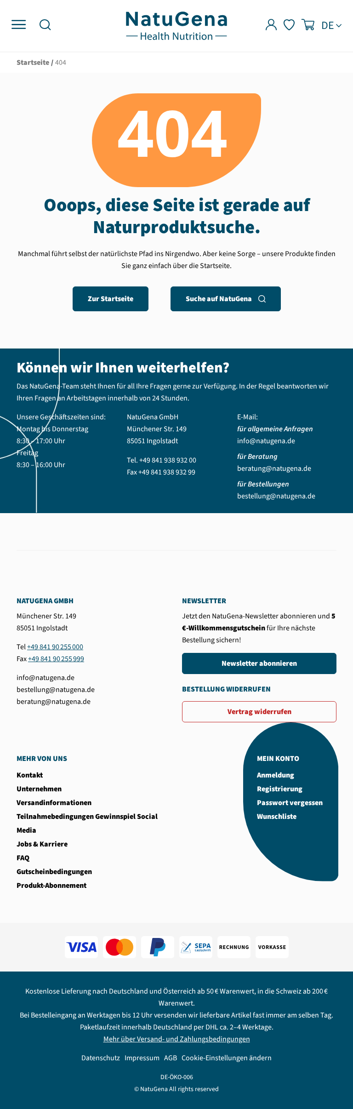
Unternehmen (39, 789)
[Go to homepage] (176, 25)
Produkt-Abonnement (51, 885)
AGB (170, 1058)
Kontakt (30, 775)
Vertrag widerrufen (259, 712)
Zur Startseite (110, 299)
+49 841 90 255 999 (56, 659)
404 (60, 62)
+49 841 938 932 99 (166, 472)
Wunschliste (276, 817)
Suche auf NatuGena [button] (219, 299)
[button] (45, 26)
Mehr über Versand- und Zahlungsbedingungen (176, 1039)
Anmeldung (275, 775)
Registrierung (279, 789)
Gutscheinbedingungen (54, 872)
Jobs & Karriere (42, 844)
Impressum (142, 1058)
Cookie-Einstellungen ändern (227, 1058)
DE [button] (327, 26)
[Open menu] (18, 25)
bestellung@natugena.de (276, 496)
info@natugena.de (266, 441)
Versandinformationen (54, 803)
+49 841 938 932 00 (167, 460)
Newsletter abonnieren (259, 663)
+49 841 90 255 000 (55, 647)
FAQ (23, 858)
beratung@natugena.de (274, 468)
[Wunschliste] (289, 26)
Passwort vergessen (290, 803)
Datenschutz (100, 1058)
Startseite (33, 62)
